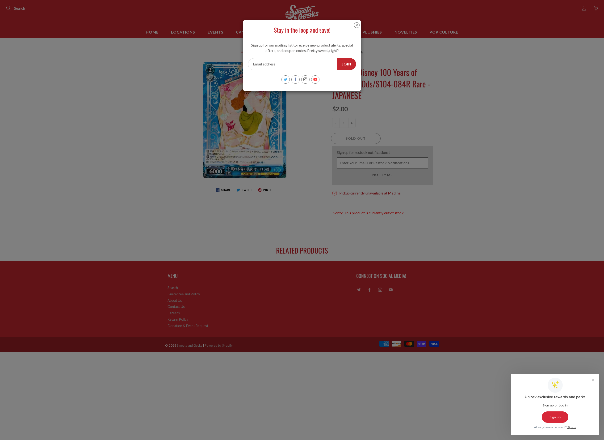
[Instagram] (305, 79)
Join (346, 64)
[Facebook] (295, 79)
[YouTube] (315, 79)
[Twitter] (285, 79)
